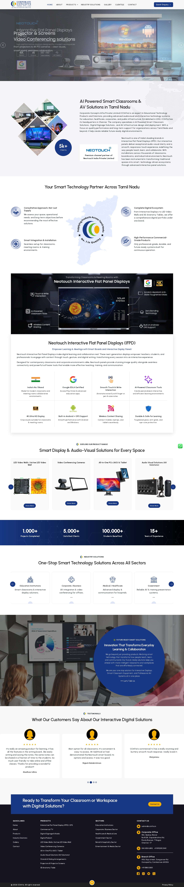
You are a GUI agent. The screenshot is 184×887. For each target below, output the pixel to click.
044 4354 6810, (147, 848)
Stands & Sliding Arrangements (154, 462)
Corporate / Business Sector (107, 829)
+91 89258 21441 (160, 848)
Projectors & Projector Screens (52, 863)
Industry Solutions (90, 5)
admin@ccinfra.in (149, 826)
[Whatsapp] (180, 446)
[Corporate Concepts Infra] (21, 4)
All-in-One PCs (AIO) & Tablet (71, 462)
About (59, 5)
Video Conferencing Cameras (30, 462)
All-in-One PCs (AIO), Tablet (51, 851)
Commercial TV (46, 829)
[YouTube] (148, 874)
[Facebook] (138, 874)
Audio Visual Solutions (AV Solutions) (112, 463)
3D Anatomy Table (47, 868)
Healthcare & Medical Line (106, 834)
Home (49, 5)
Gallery (108, 5)
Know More (30, 503)
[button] (181, 45)
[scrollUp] (92, 882)
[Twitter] (154, 874)
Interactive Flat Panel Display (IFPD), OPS (56, 825)
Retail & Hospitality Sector (106, 842)
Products (16, 834)
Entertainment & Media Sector (108, 846)
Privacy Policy (167, 885)
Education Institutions (104, 825)
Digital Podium (46, 838)
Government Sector (104, 838)
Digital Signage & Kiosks (50, 834)
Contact (132, 5)
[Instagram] (143, 874)
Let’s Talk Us (129, 681)
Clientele (119, 5)
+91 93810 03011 (147, 868)
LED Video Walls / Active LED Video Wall (55, 842)
